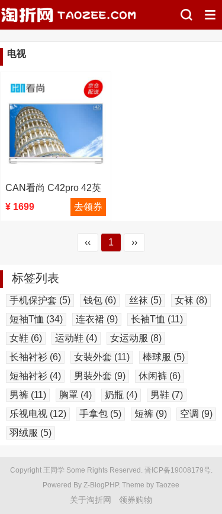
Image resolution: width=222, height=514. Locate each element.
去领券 (88, 207)
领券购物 (135, 500)
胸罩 (75, 395)
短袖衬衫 (35, 376)
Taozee (167, 485)
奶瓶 (121, 395)
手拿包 (100, 414)
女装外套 (102, 357)
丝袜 (145, 300)
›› (134, 242)
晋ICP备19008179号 (177, 470)
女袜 (191, 300)
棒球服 (164, 357)
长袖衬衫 (35, 357)
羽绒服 (30, 433)
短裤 (150, 414)
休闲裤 (160, 376)
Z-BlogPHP (100, 485)
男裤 (27, 395)
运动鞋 (76, 338)
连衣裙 (97, 319)
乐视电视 (37, 414)
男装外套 (100, 376)
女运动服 (136, 338)
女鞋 (25, 338)
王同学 (54, 470)
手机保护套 (39, 300)
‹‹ (88, 242)
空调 (196, 414)
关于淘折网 (90, 500)
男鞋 (166, 395)
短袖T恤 (36, 319)
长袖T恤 (157, 319)
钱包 (99, 300)
